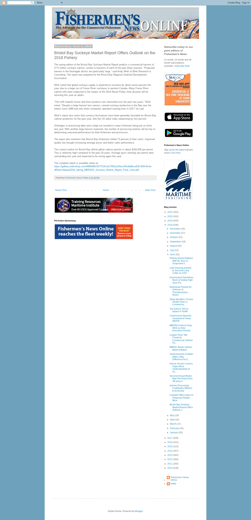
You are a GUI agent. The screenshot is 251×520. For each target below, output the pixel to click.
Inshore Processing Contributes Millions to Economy (181, 388)
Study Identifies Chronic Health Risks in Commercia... (181, 302)
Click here (176, 153)
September (176, 241)
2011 (170, 463)
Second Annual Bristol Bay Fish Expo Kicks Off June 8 (181, 379)
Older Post (150, 190)
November (175, 233)
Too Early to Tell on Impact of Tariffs (179, 310)
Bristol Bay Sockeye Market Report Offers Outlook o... (181, 407)
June (172, 254)
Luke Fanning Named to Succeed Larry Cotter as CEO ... (180, 271)
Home (106, 190)
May (172, 415)
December (175, 228)
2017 (170, 438)
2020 (170, 216)
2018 (170, 225)
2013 (170, 455)
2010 (170, 468)
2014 (170, 451)
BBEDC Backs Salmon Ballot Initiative (181, 348)
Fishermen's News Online (180, 478)
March (173, 424)
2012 (170, 459)
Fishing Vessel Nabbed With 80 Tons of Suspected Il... (181, 261)
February (175, 428)
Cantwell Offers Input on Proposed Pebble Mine (181, 398)
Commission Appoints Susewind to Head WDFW (180, 318)
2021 (170, 212)
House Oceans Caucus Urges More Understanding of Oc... (181, 367)
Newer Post (61, 190)
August (174, 246)
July (172, 250)
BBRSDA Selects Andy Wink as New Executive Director (181, 328)
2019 (170, 220)
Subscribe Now (182, 66)
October (174, 237)
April (172, 419)
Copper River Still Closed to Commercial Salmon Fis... (181, 339)
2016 (170, 442)
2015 (170, 446)
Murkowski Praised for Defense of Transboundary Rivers (181, 291)
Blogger (139, 511)
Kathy (173, 483)
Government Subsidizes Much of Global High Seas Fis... (181, 280)
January (174, 432)
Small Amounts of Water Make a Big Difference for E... (181, 357)
